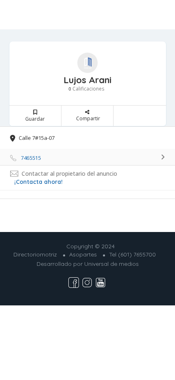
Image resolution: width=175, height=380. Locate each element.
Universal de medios (111, 263)
